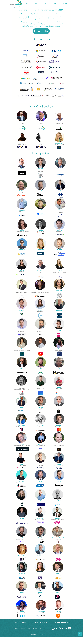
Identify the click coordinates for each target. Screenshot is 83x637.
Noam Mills (21, 270)
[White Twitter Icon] (62, 628)
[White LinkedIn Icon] (66, 628)
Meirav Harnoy (41, 249)
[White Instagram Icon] (59, 628)
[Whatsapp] (53, 628)
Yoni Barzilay (59, 249)
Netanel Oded (60, 209)
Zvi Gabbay (21, 168)
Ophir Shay (40, 209)
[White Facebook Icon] (56, 628)
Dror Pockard (21, 190)
